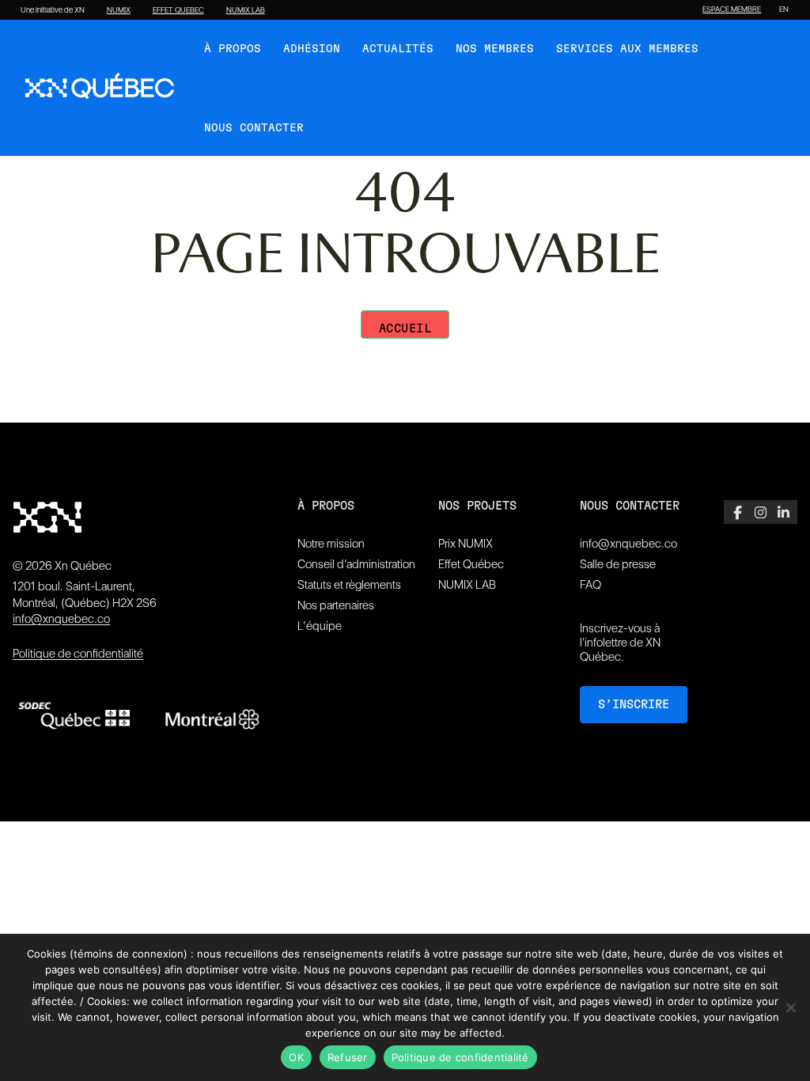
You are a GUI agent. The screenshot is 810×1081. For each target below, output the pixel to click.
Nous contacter (254, 128)
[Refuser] (790, 1007)
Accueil (405, 329)
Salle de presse (618, 564)
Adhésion (311, 49)
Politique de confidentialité (78, 654)
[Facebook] (737, 512)
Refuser (347, 1057)
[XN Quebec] (100, 88)
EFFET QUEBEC (178, 10)
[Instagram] (760, 512)
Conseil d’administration (356, 564)
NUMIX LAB (245, 10)
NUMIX (119, 10)
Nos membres (495, 49)
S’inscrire (633, 705)
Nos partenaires (335, 605)
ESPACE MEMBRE (731, 9)
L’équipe (319, 626)
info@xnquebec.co (61, 619)
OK (296, 1057)
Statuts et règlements (349, 585)
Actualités (397, 49)
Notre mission (331, 544)
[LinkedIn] (783, 512)
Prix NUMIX (465, 544)
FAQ (590, 585)
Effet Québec (471, 564)
